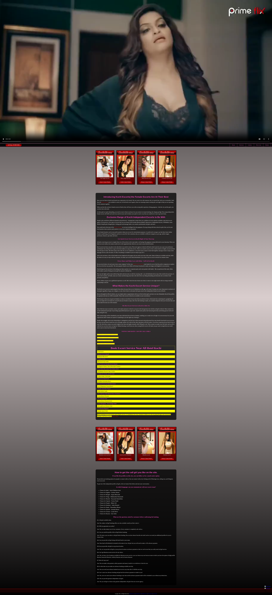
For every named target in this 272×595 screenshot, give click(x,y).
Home (233, 145)
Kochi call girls (118, 227)
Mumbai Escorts (132, 593)
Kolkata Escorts (144, 593)
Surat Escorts (150, 593)
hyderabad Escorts (138, 593)
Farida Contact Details (126, 182)
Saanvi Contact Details (105, 182)
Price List (258, 145)
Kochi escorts (104, 202)
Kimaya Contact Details (146, 182)
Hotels (267, 145)
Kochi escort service (138, 264)
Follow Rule (115, 416)
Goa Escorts (155, 593)
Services (241, 145)
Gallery (250, 145)
